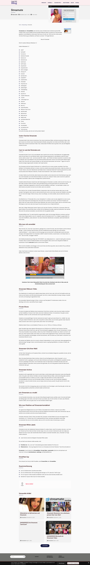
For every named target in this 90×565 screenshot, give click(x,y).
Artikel (77, 2)
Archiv (72, 2)
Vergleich (44, 2)
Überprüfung (24, 24)
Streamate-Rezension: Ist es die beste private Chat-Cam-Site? (58, 514)
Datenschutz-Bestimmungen (50, 557)
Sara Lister (15, 14)
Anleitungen (66, 2)
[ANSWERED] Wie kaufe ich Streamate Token (55, 537)
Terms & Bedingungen (61, 557)
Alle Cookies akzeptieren (73, 563)
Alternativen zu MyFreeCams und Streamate (30, 514)
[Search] (24, 556)
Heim (20, 24)
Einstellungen (62, 563)
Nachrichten (57, 2)
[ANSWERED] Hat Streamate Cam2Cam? (28, 523)
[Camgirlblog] (14, 2)
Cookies (21, 562)
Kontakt (37, 556)
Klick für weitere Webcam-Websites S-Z (28, 43)
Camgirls (50, 2)
